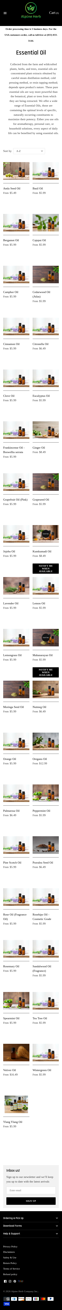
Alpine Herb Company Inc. (24, 1291)
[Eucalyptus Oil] (46, 378)
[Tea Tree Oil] (46, 1001)
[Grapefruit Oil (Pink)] (16, 482)
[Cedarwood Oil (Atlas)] (46, 274)
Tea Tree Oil (40, 1018)
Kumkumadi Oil (42, 551)
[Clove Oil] (16, 378)
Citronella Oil (40, 344)
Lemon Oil (39, 603)
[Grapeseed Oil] (46, 482)
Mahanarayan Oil (43, 655)
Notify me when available (46, 569)
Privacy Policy (10, 1246)
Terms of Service (11, 1268)
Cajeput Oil (39, 240)
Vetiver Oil (9, 1070)
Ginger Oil (39, 447)
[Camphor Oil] (16, 274)
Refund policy (10, 1274)
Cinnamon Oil (11, 344)
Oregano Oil (40, 759)
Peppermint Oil (41, 810)
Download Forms (12, 1226)
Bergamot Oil (11, 240)
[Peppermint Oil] (46, 793)
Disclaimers (9, 1252)
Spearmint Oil (11, 1018)
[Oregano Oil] (46, 741)
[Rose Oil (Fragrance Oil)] (16, 897)
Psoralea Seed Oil (43, 862)
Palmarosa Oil (11, 810)
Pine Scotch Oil (12, 862)
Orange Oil (9, 759)
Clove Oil (8, 395)
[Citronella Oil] (46, 326)
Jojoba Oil (9, 551)
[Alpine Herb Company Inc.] (31, 13)
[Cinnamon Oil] (16, 326)
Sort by (7, 151)
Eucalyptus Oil (41, 395)
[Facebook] (5, 1282)
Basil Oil (38, 188)
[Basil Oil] (46, 171)
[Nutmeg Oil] (46, 689)
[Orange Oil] (16, 741)
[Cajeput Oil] (46, 222)
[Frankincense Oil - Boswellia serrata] (16, 430)
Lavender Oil (10, 603)
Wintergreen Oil (42, 1070)
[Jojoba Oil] (16, 534)
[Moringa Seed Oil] (16, 689)
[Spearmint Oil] (16, 1001)
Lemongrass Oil (12, 655)
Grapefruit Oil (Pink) (15, 499)
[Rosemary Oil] (16, 949)
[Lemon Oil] (46, 586)
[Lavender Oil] (16, 586)
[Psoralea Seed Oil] (46, 845)
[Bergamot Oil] (16, 222)
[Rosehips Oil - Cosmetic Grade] (46, 897)
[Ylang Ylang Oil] (16, 1104)
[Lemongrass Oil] (16, 637)
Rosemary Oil (11, 966)
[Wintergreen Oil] (46, 1052)
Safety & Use (9, 1257)
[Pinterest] (15, 1282)
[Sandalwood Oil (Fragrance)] (46, 949)
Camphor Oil (10, 292)
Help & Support (11, 1233)
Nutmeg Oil (39, 707)
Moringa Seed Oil (13, 707)
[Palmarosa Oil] (16, 793)
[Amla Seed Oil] (16, 171)
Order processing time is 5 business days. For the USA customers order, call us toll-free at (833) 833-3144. (31, 35)
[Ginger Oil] (46, 430)
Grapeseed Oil (41, 499)
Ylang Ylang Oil (12, 1121)
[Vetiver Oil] (16, 1052)
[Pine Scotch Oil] (16, 845)
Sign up (31, 1201)
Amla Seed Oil (11, 188)
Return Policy (10, 1263)
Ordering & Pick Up (13, 1218)
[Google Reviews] (20, 1282)
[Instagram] (10, 1282)
